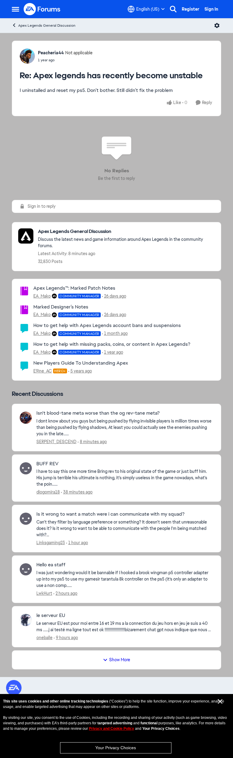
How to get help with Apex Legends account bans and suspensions (107, 325)
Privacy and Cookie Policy (111, 728)
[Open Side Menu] (15, 9)
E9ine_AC (42, 371)
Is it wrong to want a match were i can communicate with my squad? (110, 514)
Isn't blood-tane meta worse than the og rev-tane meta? (98, 413)
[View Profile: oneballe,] (26, 620)
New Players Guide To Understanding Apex (80, 363)
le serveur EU (50, 615)
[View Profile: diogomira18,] (26, 468)
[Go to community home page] (42, 9)
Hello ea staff (51, 565)
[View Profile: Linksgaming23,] (26, 519)
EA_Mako (42, 296)
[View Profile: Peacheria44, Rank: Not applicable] (27, 56)
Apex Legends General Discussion (47, 25)
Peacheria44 (51, 53)
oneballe (44, 637)
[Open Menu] (217, 25)
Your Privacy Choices (115, 747)
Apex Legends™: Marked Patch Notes (74, 288)
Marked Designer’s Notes (60, 307)
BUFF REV (47, 464)
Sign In (211, 9)
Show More (119, 659)
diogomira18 (48, 492)
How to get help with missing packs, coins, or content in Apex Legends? (111, 344)
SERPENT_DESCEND (56, 441)
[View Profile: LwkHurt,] (26, 569)
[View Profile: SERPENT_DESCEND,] (26, 418)
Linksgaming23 (50, 542)
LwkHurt (44, 593)
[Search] (173, 9)
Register (190, 9)
